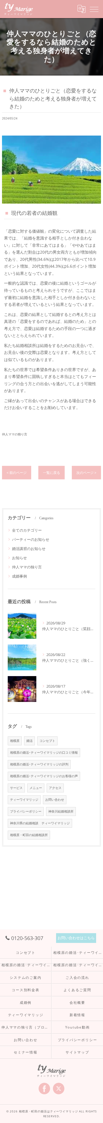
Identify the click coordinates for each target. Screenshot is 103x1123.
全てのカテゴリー (27, 530)
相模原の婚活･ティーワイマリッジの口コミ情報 (44, 752)
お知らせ (19, 557)
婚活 (29, 741)
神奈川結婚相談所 (61, 811)
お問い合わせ (54, 800)
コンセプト (47, 741)
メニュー (35, 788)
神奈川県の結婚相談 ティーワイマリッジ (40, 823)
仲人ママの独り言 (14, 434)
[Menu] (94, 9)
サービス (16, 788)
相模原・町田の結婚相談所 (29, 835)
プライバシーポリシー (25, 811)
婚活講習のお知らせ (28, 548)
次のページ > (86, 472)
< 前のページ (17, 472)
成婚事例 (19, 576)
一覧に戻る (51, 472)
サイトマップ (77, 1052)
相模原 (14, 741)
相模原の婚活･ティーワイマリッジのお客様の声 (44, 776)
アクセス (55, 788)
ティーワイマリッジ (24, 800)
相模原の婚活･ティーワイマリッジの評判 (39, 764)
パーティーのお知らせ (30, 539)
